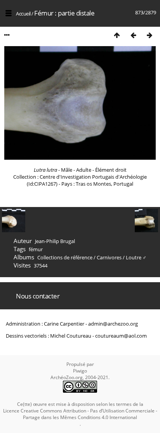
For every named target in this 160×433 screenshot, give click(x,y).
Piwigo (80, 370)
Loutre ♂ (136, 257)
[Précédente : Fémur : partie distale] (133, 35)
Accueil (23, 13)
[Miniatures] (117, 35)
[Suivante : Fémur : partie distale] (149, 35)
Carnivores (109, 257)
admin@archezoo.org (113, 323)
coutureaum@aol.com (121, 335)
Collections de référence (64, 257)
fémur (36, 249)
